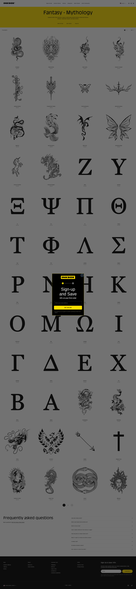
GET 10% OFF (68, 307)
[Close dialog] (82, 275)
